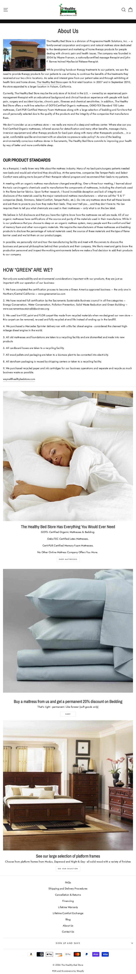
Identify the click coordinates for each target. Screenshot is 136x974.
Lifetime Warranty (68, 907)
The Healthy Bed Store (49, 82)
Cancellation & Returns (68, 895)
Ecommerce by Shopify (73, 970)
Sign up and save (68, 943)
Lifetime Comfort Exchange (68, 913)
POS (54, 970)
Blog (68, 919)
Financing (68, 901)
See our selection (68, 868)
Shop (68, 714)
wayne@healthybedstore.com (19, 379)
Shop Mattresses (68, 559)
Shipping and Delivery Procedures (68, 888)
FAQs (68, 882)
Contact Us (68, 931)
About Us (68, 925)
